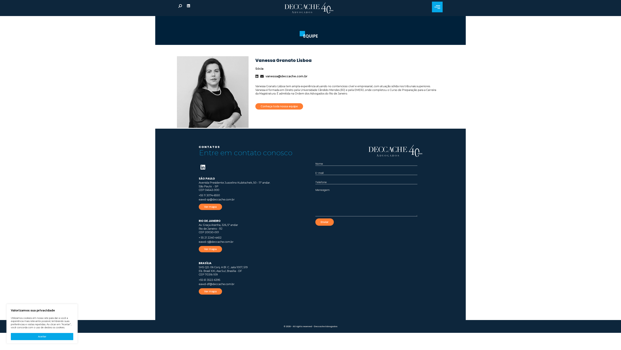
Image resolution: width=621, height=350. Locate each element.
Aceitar (42, 336)
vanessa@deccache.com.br (286, 76)
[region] (42, 324)
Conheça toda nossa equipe (279, 106)
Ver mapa (210, 206)
